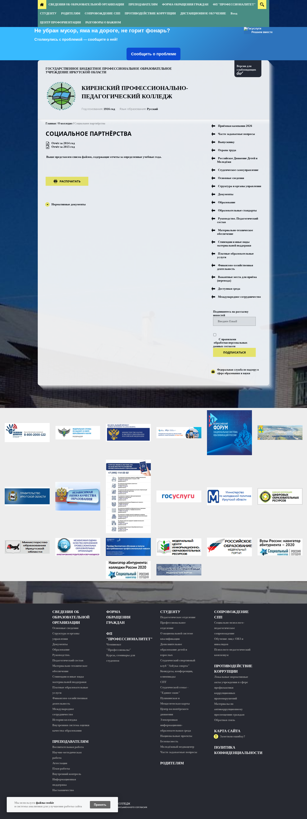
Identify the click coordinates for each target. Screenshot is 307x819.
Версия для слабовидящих (246, 67)
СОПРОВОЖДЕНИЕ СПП (102, 13)
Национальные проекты (176, 736)
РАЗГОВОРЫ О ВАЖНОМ (103, 22)
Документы (225, 194)
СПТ (163, 682)
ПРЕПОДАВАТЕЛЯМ (143, 4)
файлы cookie (45, 802)
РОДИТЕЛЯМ (70, 13)
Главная (51, 123)
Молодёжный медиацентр (177, 746)
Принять (100, 804)
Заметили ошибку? (232, 736)
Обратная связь (224, 720)
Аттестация (59, 763)
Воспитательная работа (68, 747)
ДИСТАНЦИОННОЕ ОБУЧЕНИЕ (203, 13)
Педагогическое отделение (178, 617)
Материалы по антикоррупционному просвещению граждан (229, 709)
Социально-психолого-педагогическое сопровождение (229, 628)
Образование (226, 202)
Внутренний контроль (66, 774)
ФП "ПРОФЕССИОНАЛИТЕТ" (234, 4)
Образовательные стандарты (237, 210)
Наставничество (63, 790)
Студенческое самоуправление (238, 170)
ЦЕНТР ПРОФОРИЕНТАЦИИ (60, 22)
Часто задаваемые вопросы (236, 134)
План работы (61, 768)
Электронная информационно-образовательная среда (175, 725)
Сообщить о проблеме (153, 54)
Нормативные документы (68, 204)
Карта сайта (227, 731)
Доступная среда (229, 288)
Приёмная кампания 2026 (235, 126)
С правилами (227, 339)
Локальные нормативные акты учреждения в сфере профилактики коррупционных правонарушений (231, 687)
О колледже (65, 123)
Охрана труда (227, 150)
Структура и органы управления (239, 186)
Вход (234, 13)
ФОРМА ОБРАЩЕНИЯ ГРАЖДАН (185, 4)
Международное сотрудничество (239, 296)
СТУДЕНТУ (48, 13)
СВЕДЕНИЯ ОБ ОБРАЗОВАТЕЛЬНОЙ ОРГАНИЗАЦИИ (86, 4)
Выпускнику (226, 142)
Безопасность (169, 741)
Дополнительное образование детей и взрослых (173, 649)
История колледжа (64, 719)
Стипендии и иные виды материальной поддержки (234, 243)
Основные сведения (231, 178)
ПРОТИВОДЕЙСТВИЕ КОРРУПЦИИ (150, 13)
